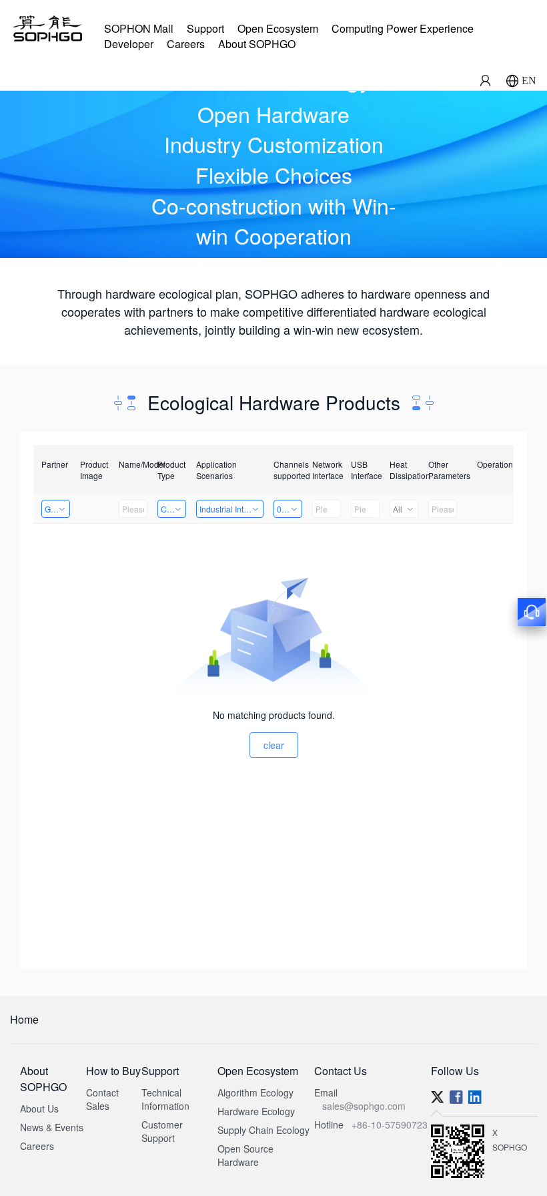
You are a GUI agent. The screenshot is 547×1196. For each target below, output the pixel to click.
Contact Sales (102, 1099)
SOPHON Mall (138, 28)
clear (273, 745)
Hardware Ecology (256, 1111)
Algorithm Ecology (255, 1092)
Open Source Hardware (245, 1155)
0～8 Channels (289, 508)
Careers (186, 43)
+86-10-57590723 (390, 1124)
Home (24, 1019)
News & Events (51, 1127)
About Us (39, 1108)
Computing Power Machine (173, 508)
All (397, 508)
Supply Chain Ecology (263, 1130)
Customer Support (162, 1131)
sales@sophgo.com (364, 1105)
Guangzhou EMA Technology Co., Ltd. (57, 508)
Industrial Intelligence (231, 508)
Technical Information (165, 1099)
